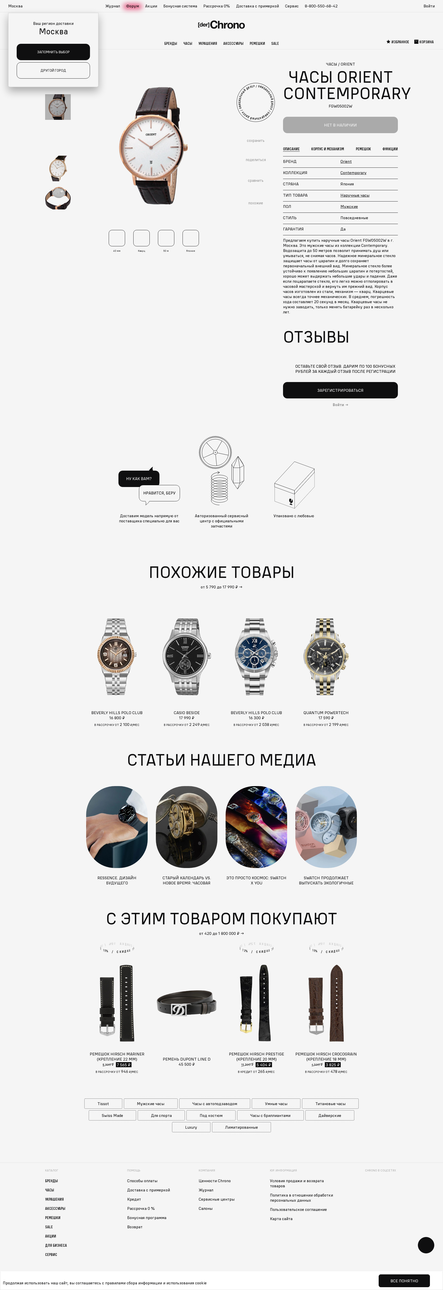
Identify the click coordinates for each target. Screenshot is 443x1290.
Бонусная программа (146, 1217)
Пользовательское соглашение (298, 1209)
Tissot (103, 1103)
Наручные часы (354, 195)
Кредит (134, 1199)
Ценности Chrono (215, 1180)
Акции (151, 5)
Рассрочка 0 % (141, 1208)
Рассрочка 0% (216, 5)
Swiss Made (112, 1115)
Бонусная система (180, 5)
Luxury (191, 1127)
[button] (18, 6)
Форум (132, 5)
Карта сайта (281, 1218)
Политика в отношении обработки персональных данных (301, 1197)
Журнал (112, 5)
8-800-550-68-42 (321, 5)
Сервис (292, 5)
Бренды (170, 43)
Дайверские (329, 1115)
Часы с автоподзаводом (214, 1103)
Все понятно (404, 1280)
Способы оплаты (142, 1180)
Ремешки (257, 43)
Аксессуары (233, 43)
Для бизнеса (56, 1245)
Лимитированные (241, 1127)
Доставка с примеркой (257, 5)
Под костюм (211, 1115)
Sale (275, 43)
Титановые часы (330, 1103)
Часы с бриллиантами (270, 1115)
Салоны (206, 1208)
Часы (187, 43)
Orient (346, 161)
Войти (429, 5)
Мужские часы (150, 1103)
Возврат (135, 1226)
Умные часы (276, 1103)
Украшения (207, 43)
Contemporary (353, 172)
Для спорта (161, 1115)
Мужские (349, 206)
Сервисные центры (217, 1199)
